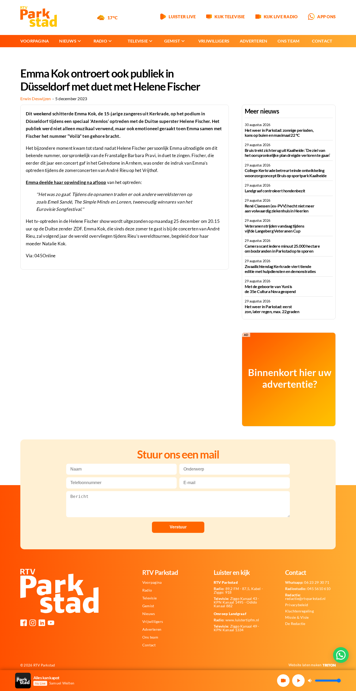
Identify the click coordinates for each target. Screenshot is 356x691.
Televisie (138, 40)
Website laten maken (305, 665)
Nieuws (67, 40)
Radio (100, 40)
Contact (322, 40)
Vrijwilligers (213, 40)
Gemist (172, 40)
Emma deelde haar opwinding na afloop (66, 182)
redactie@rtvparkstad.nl (305, 596)
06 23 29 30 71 (307, 582)
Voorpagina (34, 40)
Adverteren (253, 40)
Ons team (288, 40)
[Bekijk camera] (283, 680)
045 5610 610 (307, 589)
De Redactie (295, 624)
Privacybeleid (296, 605)
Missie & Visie (297, 617)
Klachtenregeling (299, 611)
